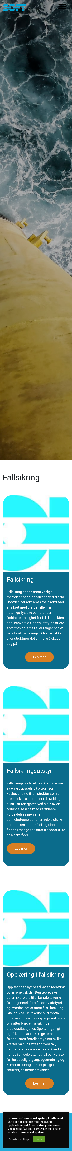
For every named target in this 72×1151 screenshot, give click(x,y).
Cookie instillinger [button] (20, 1139)
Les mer (39, 657)
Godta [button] (39, 1139)
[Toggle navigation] (62, 7)
